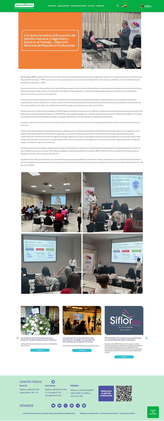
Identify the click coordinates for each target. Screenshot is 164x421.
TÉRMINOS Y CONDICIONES (89, 413)
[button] (17, 338)
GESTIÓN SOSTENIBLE (79, 6)
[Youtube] (53, 406)
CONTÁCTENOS (31, 382)
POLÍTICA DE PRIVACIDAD (109, 413)
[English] (122, 6)
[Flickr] (84, 406)
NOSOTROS (52, 6)
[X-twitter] (66, 406)
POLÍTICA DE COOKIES (127, 413)
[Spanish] (125, 6)
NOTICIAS (91, 6)
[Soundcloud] (78, 406)
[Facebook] (59, 406)
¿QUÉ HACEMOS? (64, 6)
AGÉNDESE (100, 6)
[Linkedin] (72, 406)
